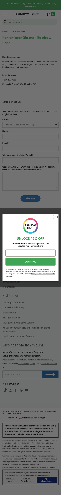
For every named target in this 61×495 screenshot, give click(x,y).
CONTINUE (30, 261)
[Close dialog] (55, 217)
